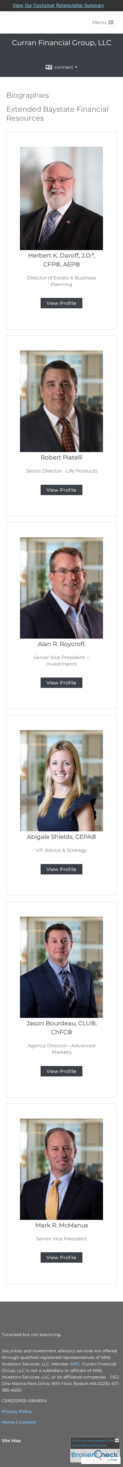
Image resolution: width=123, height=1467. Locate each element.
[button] (103, 22)
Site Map (11, 1440)
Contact (27, 1422)
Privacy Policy (17, 1411)
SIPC (75, 1364)
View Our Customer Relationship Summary (58, 5)
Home (8, 1422)
